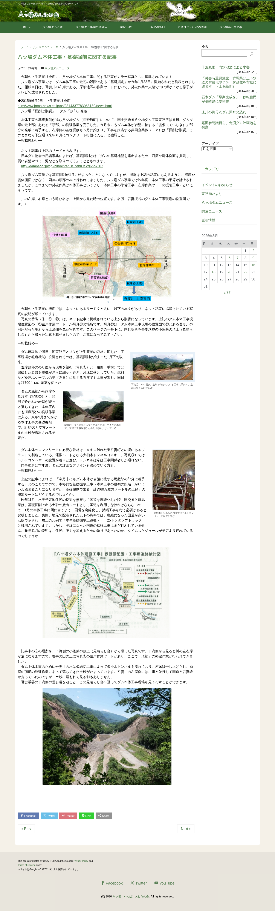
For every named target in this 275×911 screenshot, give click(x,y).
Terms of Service (26, 865)
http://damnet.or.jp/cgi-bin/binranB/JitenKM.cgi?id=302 (62, 166)
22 (245, 272)
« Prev (26, 829)
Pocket (70, 815)
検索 (205, 46)
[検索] (252, 54)
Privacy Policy (80, 861)
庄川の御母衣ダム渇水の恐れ (224, 112)
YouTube (166, 883)
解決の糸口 (157, 27)
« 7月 (228, 292)
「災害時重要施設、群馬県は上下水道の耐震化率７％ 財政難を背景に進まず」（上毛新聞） (229, 82)
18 (213, 272)
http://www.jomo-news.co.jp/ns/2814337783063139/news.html (65, 106)
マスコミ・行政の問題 (192, 27)
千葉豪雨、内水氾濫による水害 (226, 67)
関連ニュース (212, 211)
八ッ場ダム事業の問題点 (91, 27)
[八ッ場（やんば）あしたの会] (39, 14)
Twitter (50, 815)
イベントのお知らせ (217, 185)
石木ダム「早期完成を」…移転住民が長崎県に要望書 (229, 99)
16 (253, 265)
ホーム (27, 27)
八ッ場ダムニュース (57, 68)
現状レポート (129, 27)
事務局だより (212, 193)
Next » (186, 829)
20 (229, 272)
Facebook (29, 815)
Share (105, 815)
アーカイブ (210, 143)
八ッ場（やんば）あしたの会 (131, 896)
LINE (88, 815)
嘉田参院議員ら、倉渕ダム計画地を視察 (229, 125)
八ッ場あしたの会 (231, 27)
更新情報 (208, 220)
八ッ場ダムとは (52, 27)
